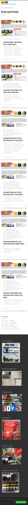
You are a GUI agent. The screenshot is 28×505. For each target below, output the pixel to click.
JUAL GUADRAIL (4, 324)
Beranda (2, 7)
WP (9, 502)
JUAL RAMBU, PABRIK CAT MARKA (13, 499)
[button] (21, 502)
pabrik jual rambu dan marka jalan (11, 58)
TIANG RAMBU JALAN (6, 327)
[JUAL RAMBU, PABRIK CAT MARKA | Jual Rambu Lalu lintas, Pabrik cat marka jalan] (4, 2)
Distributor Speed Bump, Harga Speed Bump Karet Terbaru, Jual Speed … (12, 295)
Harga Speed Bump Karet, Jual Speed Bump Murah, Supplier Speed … (13, 244)
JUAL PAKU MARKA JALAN (7, 329)
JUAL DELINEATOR (5, 322)
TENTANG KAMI (4, 320)
